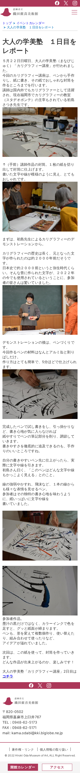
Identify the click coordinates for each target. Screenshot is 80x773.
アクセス (57, 767)
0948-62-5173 (24, 722)
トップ (7, 23)
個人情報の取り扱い (54, 749)
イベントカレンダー (30, 23)
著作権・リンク (23, 749)
